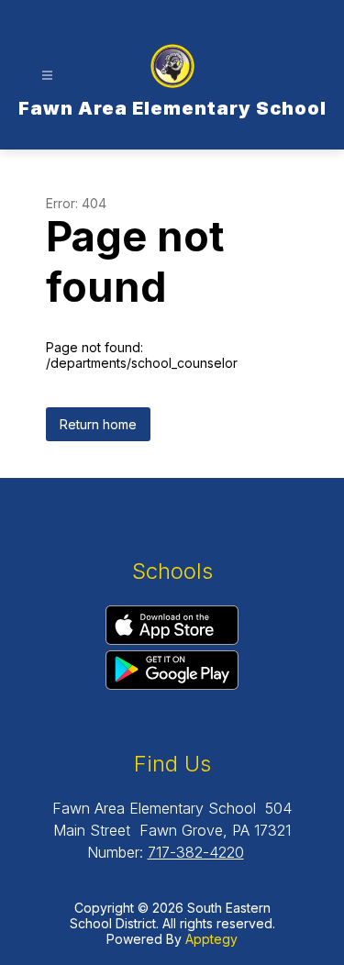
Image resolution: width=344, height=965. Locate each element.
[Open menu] (47, 75)
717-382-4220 (196, 852)
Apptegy (211, 939)
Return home (98, 424)
